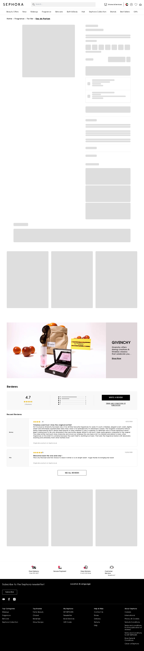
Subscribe (9, 592)
